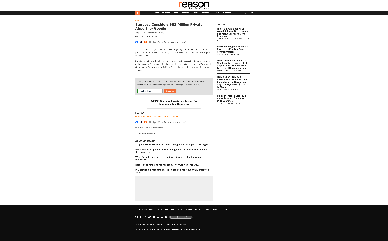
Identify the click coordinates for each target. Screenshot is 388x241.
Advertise (188, 209)
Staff (166, 209)
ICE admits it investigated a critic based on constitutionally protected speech (172, 171)
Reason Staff (139, 37)
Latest (157, 13)
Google (160, 116)
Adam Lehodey (237, 39)
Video (176, 13)
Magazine (166, 13)
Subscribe (227, 13)
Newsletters (206, 13)
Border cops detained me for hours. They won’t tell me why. (167, 164)
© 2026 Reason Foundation (144, 224)
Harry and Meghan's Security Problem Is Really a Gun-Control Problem (232, 49)
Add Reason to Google (175, 42)
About (137, 209)
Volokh (196, 13)
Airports (175, 116)
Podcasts (186, 13)
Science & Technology (148, 116)
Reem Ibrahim (221, 54)
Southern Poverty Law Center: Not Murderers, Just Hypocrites (174, 103)
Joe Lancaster (221, 103)
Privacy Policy (170, 224)
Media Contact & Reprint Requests (149, 127)
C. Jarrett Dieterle (223, 39)
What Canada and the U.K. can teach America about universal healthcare (168, 158)
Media (216, 209)
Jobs (172, 209)
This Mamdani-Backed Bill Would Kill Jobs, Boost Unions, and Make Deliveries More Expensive (233, 32)
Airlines (167, 116)
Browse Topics (148, 209)
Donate (217, 13)
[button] (251, 12)
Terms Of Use (181, 224)
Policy (138, 20)
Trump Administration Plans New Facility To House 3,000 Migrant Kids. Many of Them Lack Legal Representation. (232, 64)
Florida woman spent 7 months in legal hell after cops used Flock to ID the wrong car (173, 151)
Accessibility (160, 224)
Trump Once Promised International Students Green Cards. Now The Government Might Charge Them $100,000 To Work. (233, 82)
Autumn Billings (222, 71)
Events (159, 209)
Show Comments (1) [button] (148, 134)
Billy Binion (221, 89)
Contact (208, 209)
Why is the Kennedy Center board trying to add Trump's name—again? (172, 144)
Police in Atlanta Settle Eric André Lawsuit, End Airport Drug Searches (231, 98)
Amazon (224, 209)
